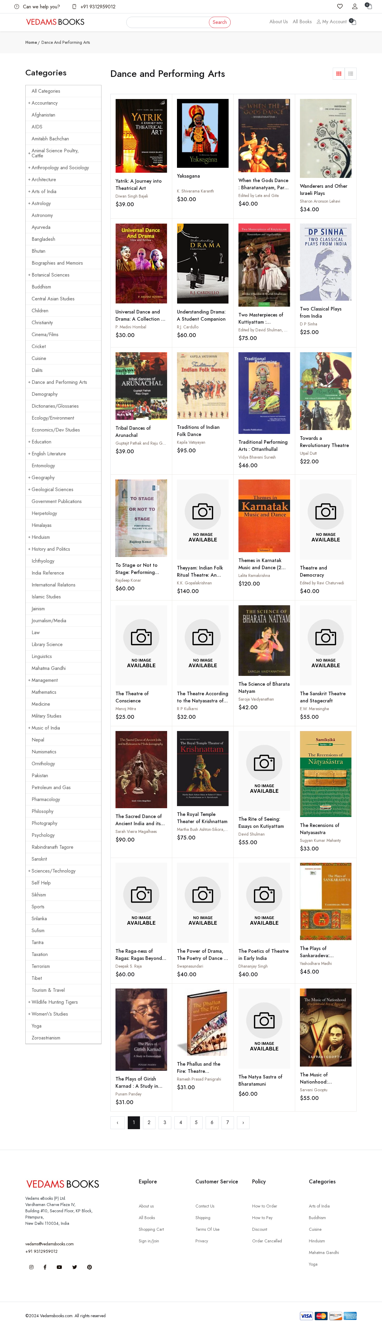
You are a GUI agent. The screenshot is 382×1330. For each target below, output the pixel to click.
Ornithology (43, 763)
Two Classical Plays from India (320, 312)
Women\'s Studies (50, 1014)
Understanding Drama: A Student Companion (201, 315)
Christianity (42, 322)
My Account (333, 21)
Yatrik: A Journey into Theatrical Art (138, 185)
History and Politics (51, 549)
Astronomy (42, 215)
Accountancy (45, 103)
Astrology (41, 203)
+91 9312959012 (97, 6)
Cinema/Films (45, 334)
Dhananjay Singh (253, 966)
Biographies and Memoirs (57, 263)
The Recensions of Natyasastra (319, 829)
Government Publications (57, 501)
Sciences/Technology (54, 870)
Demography (45, 394)
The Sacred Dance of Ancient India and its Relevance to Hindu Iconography (138, 827)
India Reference (48, 572)
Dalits (37, 370)
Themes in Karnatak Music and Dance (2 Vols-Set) (259, 567)
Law (36, 632)
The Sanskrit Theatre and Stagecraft (323, 697)
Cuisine (39, 358)
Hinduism (41, 537)
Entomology (43, 465)
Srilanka (39, 918)
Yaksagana (188, 176)
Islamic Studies (46, 596)
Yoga (36, 1025)
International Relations (54, 584)
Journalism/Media (49, 620)
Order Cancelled (267, 1241)
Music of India (46, 727)
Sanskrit (39, 859)
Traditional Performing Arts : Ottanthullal (263, 446)
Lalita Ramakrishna (254, 575)
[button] (338, 73)
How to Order (264, 1206)
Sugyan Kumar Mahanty (320, 840)
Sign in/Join (149, 1241)
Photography (44, 823)
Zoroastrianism (46, 1037)
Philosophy (42, 811)
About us (146, 1206)
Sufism (38, 930)
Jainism (38, 608)
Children (40, 310)
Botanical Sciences (51, 274)
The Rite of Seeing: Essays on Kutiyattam (261, 823)
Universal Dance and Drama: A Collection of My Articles (140, 319)
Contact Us (204, 1206)
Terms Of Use (207, 1229)
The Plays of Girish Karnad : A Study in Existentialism (136, 1086)
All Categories (46, 91)
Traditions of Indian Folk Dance (198, 431)
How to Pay (262, 1218)
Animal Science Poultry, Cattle (55, 153)
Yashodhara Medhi (316, 963)
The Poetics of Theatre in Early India (263, 955)
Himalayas (42, 525)
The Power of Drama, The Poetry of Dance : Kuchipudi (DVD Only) (201, 958)
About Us (278, 21)
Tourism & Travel (48, 990)
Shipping (202, 1218)
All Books (302, 21)
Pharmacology (46, 799)
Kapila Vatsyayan (191, 442)
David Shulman (251, 834)
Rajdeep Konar (128, 580)
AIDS (37, 126)
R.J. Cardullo (187, 327)
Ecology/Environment (53, 418)
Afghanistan (43, 114)
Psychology (43, 835)
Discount (259, 1229)
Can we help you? (40, 6)
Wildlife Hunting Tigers (55, 1002)
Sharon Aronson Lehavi (320, 201)
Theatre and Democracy (313, 571)
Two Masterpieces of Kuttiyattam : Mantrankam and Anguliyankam (260, 325)
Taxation (40, 954)
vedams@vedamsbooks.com (49, 1244)
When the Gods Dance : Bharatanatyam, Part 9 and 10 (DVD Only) (263, 187)
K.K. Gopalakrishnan (194, 583)
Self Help (41, 882)
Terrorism (41, 966)
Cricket (39, 346)
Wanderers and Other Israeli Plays (323, 190)
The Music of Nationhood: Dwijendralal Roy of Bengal (321, 1085)
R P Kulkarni (187, 709)
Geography (43, 477)
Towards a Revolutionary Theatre (324, 442)
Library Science (47, 644)
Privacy (201, 1241)
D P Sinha (308, 324)
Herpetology (44, 513)
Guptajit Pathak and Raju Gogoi (143, 443)
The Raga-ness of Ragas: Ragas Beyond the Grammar (138, 958)
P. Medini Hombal (130, 327)
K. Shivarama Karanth (195, 191)
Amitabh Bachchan (50, 138)
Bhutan (38, 251)
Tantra (38, 942)
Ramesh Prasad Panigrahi (199, 1079)
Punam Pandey (128, 1094)
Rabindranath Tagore (52, 847)
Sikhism (39, 894)
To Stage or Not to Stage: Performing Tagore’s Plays (136, 572)
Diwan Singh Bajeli (131, 196)
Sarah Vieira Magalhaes (136, 831)
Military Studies (46, 716)
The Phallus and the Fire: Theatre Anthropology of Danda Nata (198, 1075)
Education (41, 441)
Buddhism (41, 286)
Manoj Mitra (125, 709)
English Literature (49, 453)
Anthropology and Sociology (60, 167)
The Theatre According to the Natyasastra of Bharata (202, 700)
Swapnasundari (190, 966)
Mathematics (44, 692)
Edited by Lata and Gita (258, 195)
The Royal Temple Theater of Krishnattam (202, 818)
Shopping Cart (151, 1229)
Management (45, 680)
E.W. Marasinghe (314, 709)
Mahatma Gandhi (49, 668)
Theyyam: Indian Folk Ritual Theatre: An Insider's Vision (200, 575)
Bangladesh (43, 239)
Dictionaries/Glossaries (55, 406)
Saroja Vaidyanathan (256, 699)
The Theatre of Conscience (132, 697)
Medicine (41, 704)
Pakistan (40, 775)
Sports (38, 906)
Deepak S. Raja (128, 966)
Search (220, 22)
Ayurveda (41, 227)
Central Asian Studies (53, 298)
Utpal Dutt (308, 453)
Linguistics (42, 656)
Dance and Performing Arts (59, 382)
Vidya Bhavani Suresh (257, 457)
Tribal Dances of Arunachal (133, 432)
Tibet (37, 978)
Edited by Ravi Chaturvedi (322, 583)
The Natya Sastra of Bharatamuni (260, 1080)
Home (31, 42)
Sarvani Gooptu (313, 1090)
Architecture (44, 179)
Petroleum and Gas (51, 787)
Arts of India (44, 191)
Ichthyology (43, 561)
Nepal (38, 739)
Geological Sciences (52, 489)
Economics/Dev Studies (56, 429)
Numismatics (44, 751)
